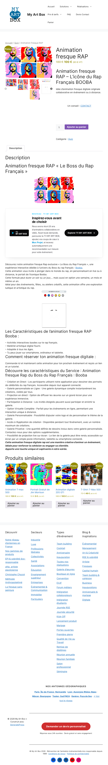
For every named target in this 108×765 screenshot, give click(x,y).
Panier (51, 22)
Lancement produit (67, 621)
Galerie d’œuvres (66, 569)
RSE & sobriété (90, 557)
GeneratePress (17, 724)
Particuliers (37, 599)
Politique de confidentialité (78, 754)
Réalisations (83, 6)
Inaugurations (89, 587)
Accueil (51, 6)
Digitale (86, 600)
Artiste (85, 561)
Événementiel (89, 543)
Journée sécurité (65, 612)
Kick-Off (61, 616)
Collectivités (37, 556)
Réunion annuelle (66, 654)
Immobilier (36, 594)
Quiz (16, 43)
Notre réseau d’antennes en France (12, 543)
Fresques (87, 566)
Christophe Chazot (15, 574)
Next (51, 89)
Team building (64, 543)
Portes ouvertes (65, 630)
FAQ (69, 14)
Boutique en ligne (66, 574)
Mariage (61, 625)
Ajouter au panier (76, 127)
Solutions (64, 6)
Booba (78, 267)
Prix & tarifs (53, 14)
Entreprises (37, 582)
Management (89, 548)
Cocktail (61, 548)
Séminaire (62, 671)
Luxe (33, 544)
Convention (63, 578)
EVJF (59, 583)
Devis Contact (82, 14)
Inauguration (63, 557)
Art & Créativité (90, 552)
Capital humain (90, 570)
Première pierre (65, 634)
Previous (5, 89)
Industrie (35, 540)
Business (87, 583)
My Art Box (36, 14)
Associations (37, 565)
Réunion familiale (66, 659)
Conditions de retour (56, 754)
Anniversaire (63, 552)
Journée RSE (63, 607)
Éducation (36, 570)
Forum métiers (64, 587)
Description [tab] (15, 148)
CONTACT (85, 106)
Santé (34, 561)
